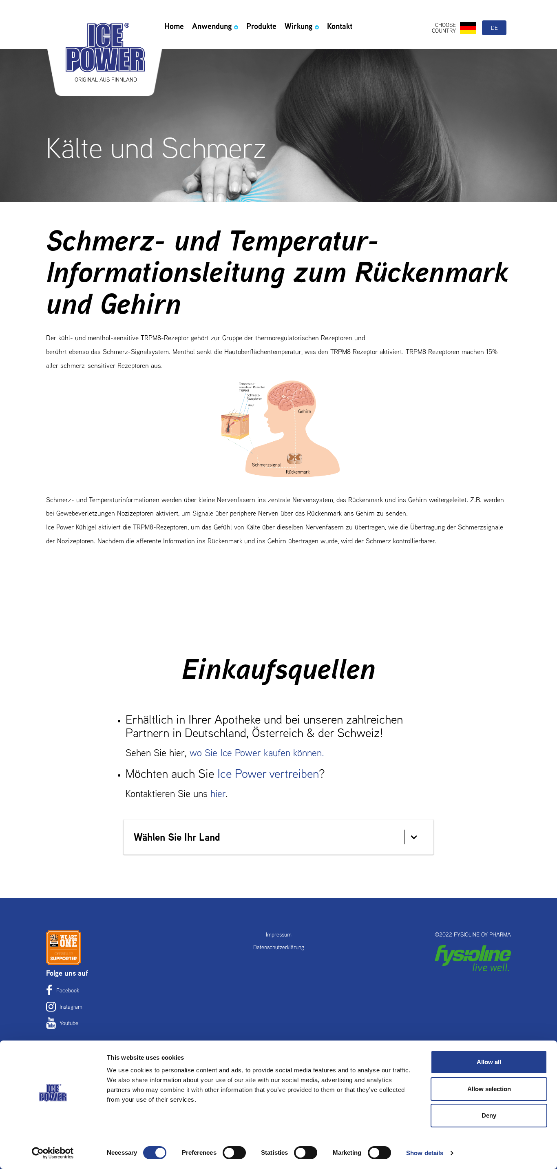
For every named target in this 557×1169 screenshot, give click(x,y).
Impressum (279, 934)
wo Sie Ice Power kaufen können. (257, 753)
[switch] (234, 1152)
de (494, 28)
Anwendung (212, 26)
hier (217, 793)
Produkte (261, 26)
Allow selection (489, 1088)
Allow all (489, 1061)
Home (174, 26)
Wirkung (299, 26)
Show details (424, 1152)
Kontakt (339, 26)
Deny (489, 1115)
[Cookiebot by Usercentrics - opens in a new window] (52, 1153)
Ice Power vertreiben (268, 773)
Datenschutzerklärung (278, 947)
